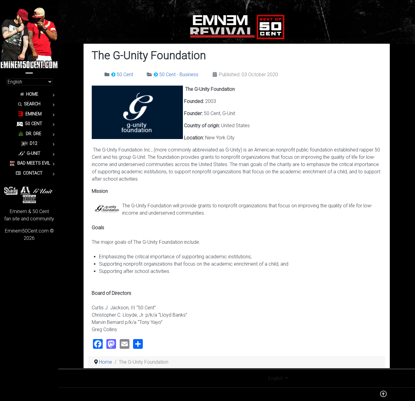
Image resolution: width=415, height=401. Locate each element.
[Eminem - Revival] (222, 26)
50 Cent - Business (178, 74)
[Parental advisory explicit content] (29, 198)
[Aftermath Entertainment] (25, 190)
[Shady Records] (11, 190)
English (276, 378)
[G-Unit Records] (43, 190)
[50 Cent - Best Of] (270, 26)
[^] (383, 395)
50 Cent (125, 74)
